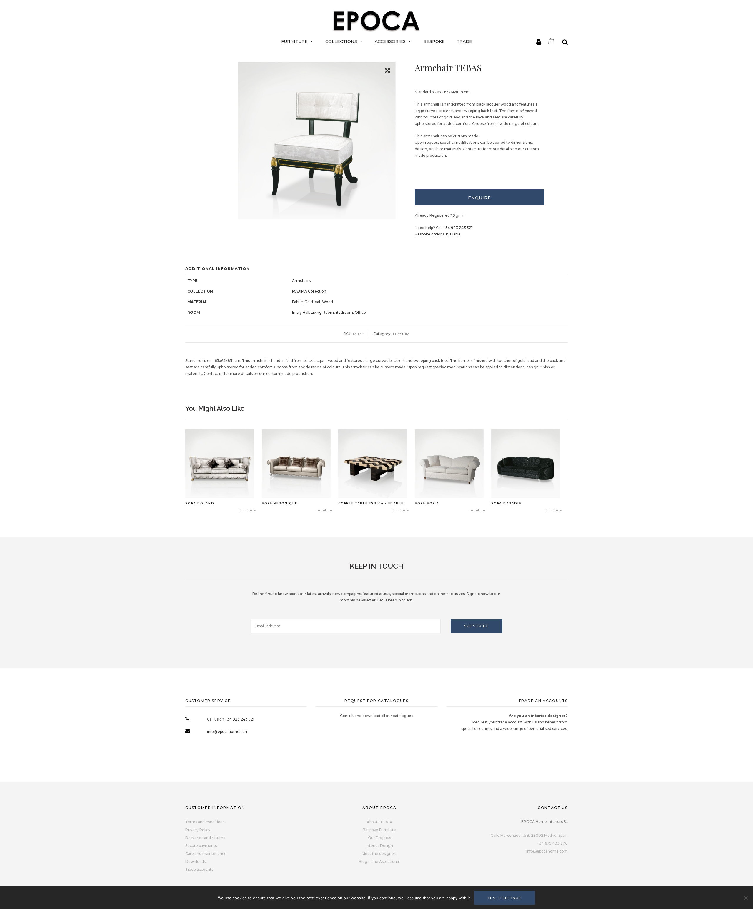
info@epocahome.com (228, 731)
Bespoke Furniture (379, 830)
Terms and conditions (204, 822)
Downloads (195, 861)
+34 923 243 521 (457, 227)
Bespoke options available (438, 234)
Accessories (390, 41)
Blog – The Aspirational (379, 861)
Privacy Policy (197, 830)
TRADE (464, 41)
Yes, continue (505, 898)
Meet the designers (379, 853)
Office (360, 312)
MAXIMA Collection (309, 291)
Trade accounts (199, 869)
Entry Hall (300, 312)
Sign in (459, 215)
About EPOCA (379, 822)
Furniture (294, 41)
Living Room (322, 312)
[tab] (479, 197)
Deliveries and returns (205, 838)
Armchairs (301, 280)
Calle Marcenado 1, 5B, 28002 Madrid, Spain (529, 835)
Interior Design (379, 845)
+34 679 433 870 (552, 843)
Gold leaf (312, 302)
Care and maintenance (205, 853)
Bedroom (344, 312)
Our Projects (379, 838)
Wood (327, 302)
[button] (387, 71)
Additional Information (217, 268)
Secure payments (201, 845)
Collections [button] (341, 41)
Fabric (297, 302)
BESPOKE (434, 41)
